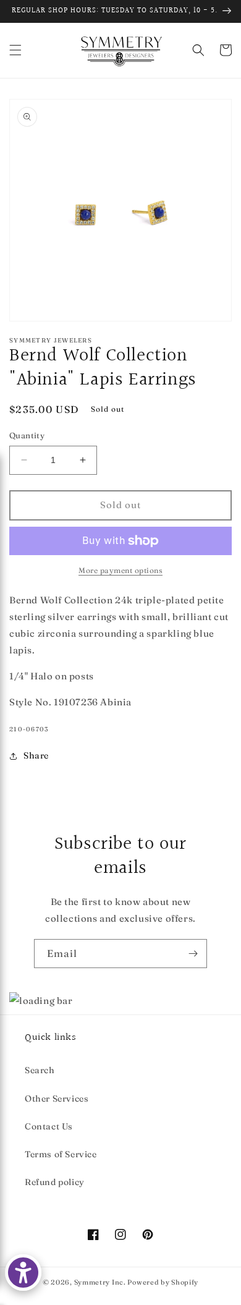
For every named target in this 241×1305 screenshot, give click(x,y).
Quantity (26, 435)
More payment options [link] (120, 570)
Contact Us (49, 1126)
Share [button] (36, 755)
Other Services (56, 1098)
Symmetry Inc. (100, 1282)
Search (40, 1070)
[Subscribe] (192, 953)
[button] (15, 50)
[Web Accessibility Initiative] (23, 1272)
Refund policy (55, 1182)
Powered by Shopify (162, 1282)
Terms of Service (61, 1154)
